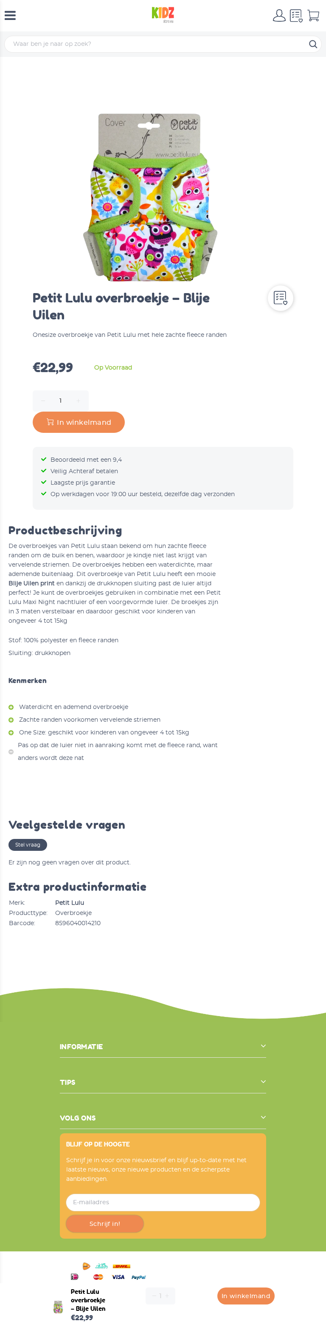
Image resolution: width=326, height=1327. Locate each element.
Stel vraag (27, 844)
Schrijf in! (105, 1224)
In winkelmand (246, 1296)
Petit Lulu (69, 903)
